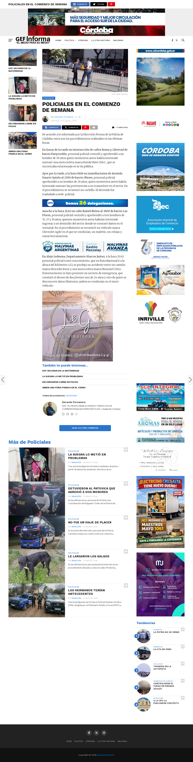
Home (58, 40)
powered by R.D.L (106, 755)
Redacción (76, 462)
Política (69, 40)
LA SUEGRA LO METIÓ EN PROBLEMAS (21, 97)
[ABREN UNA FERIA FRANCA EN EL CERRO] (22, 148)
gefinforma (71, 396)
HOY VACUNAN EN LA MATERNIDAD (19, 69)
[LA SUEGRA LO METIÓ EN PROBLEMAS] (22, 92)
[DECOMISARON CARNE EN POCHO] (22, 120)
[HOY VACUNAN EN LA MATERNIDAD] (22, 65)
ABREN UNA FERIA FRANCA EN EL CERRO (20, 152)
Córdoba (83, 40)
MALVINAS (118, 40)
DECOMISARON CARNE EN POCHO (22, 125)
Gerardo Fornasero (64, 117)
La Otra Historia (100, 40)
